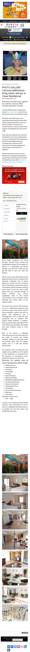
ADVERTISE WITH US (13, 24)
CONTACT (5, 24)
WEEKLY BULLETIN (23, 24)
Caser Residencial (13, 115)
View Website (8, 237)
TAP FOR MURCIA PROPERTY (15, 47)
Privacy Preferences (17, 643)
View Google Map (21, 237)
